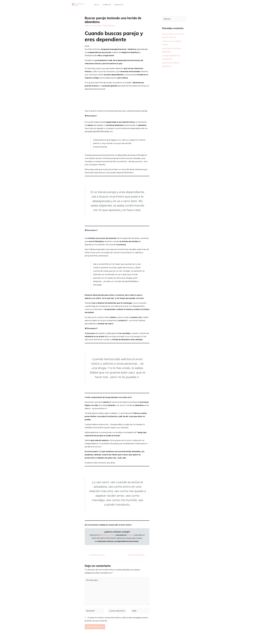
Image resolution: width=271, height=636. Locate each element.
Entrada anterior (96, 555)
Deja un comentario (93, 26)
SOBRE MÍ (107, 5)
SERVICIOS (118, 5)
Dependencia (108, 26)
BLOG (96, 5)
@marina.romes (107, 535)
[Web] (140, 611)
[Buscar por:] (174, 19)
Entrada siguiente (137, 555)
